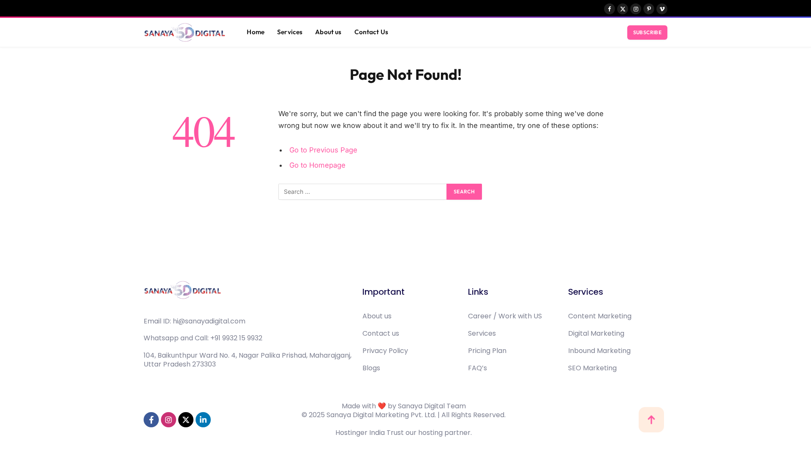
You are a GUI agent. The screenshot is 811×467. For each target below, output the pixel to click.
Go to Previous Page (323, 150)
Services (289, 32)
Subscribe (647, 32)
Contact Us (371, 32)
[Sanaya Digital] (185, 32)
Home (255, 32)
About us (328, 32)
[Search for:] (362, 192)
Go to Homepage (317, 165)
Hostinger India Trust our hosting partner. (403, 432)
